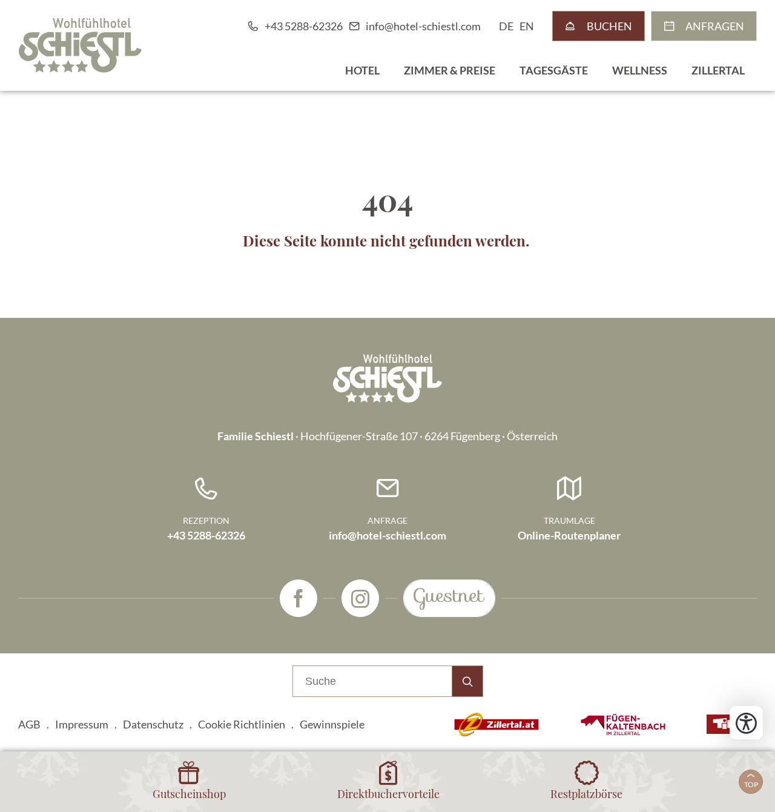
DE (506, 26)
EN (526, 26)
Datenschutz (153, 724)
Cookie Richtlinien (241, 724)
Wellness (639, 70)
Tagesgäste (553, 70)
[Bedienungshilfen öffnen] (746, 722)
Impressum (81, 724)
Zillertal (718, 70)
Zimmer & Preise (449, 70)
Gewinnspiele (332, 724)
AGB (29, 724)
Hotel (362, 70)
